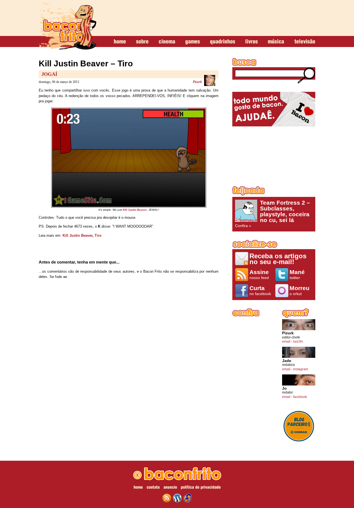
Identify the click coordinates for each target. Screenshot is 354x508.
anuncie (170, 488)
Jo (284, 388)
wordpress (177, 498)
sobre (142, 42)
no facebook (260, 290)
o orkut (299, 290)
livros (251, 42)
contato (153, 488)
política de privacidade (201, 488)
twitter (297, 274)
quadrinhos (222, 42)
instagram (300, 369)
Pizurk (197, 82)
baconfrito (67, 26)
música (276, 42)
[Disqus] (128, 356)
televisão (304, 42)
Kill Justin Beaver (77, 235)
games (192, 42)
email (286, 341)
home (120, 42)
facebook (300, 397)
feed (166, 498)
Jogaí (49, 74)
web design (187, 498)
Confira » (272, 214)
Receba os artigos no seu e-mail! (277, 258)
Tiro (98, 235)
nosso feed (259, 274)
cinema (167, 42)
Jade (286, 361)
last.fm (298, 341)
